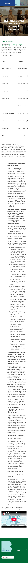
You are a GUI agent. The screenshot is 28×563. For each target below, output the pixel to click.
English (6, 557)
